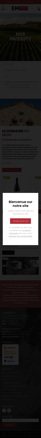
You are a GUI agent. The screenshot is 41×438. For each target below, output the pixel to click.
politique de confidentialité (20, 236)
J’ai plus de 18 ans (20, 221)
